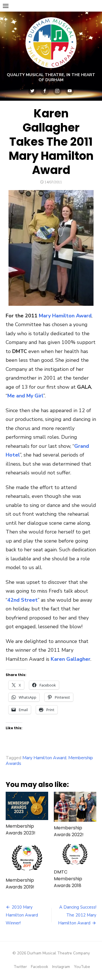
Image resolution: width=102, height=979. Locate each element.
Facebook (39, 966)
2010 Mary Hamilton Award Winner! (22, 915)
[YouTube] (69, 91)
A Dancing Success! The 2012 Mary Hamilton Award (77, 915)
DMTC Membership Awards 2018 (68, 879)
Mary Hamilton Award (65, 315)
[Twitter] (32, 91)
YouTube (82, 966)
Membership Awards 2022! (69, 831)
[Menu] (5, 5)
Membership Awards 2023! (20, 829)
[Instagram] (57, 91)
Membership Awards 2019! (20, 883)
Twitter (20, 966)
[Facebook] (45, 91)
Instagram (61, 966)
